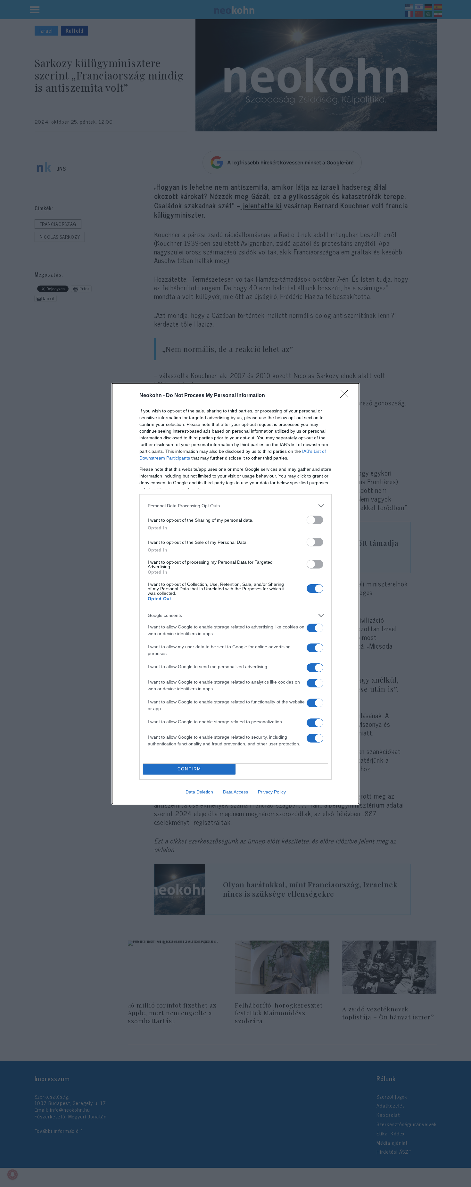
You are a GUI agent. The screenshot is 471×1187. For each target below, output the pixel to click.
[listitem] (235, 505)
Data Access (235, 791)
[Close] (346, 396)
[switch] (315, 520)
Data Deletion (199, 791)
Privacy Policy (272, 791)
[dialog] (235, 593)
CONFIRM (189, 769)
